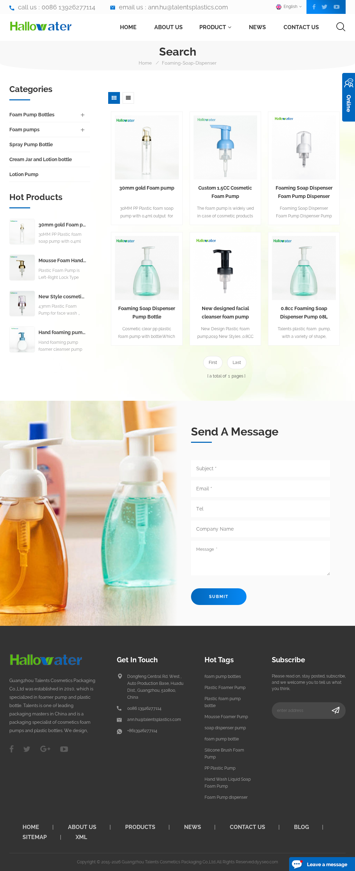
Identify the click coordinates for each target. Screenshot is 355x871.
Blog (301, 827)
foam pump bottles (223, 676)
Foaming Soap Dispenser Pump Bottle (146, 313)
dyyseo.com (266, 862)
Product (212, 27)
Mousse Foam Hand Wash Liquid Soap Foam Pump (62, 260)
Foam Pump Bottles (31, 114)
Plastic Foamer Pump (225, 687)
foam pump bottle (222, 739)
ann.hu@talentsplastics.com (188, 7)
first (213, 362)
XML (81, 837)
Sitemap (35, 837)
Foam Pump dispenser (226, 797)
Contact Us (301, 27)
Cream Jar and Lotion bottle (40, 159)
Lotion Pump (23, 174)
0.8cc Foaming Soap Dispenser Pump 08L (304, 313)
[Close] (348, 125)
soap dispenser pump (225, 727)
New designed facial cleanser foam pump (225, 313)
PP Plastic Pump (220, 768)
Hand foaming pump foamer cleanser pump (62, 332)
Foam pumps (24, 129)
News (257, 27)
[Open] (348, 97)
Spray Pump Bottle (31, 144)
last (237, 362)
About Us (168, 27)
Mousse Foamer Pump (226, 716)
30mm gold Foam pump (146, 188)
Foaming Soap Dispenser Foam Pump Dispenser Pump (304, 192)
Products (140, 827)
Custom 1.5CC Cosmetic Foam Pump (225, 192)
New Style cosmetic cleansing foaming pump (62, 296)
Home (128, 27)
